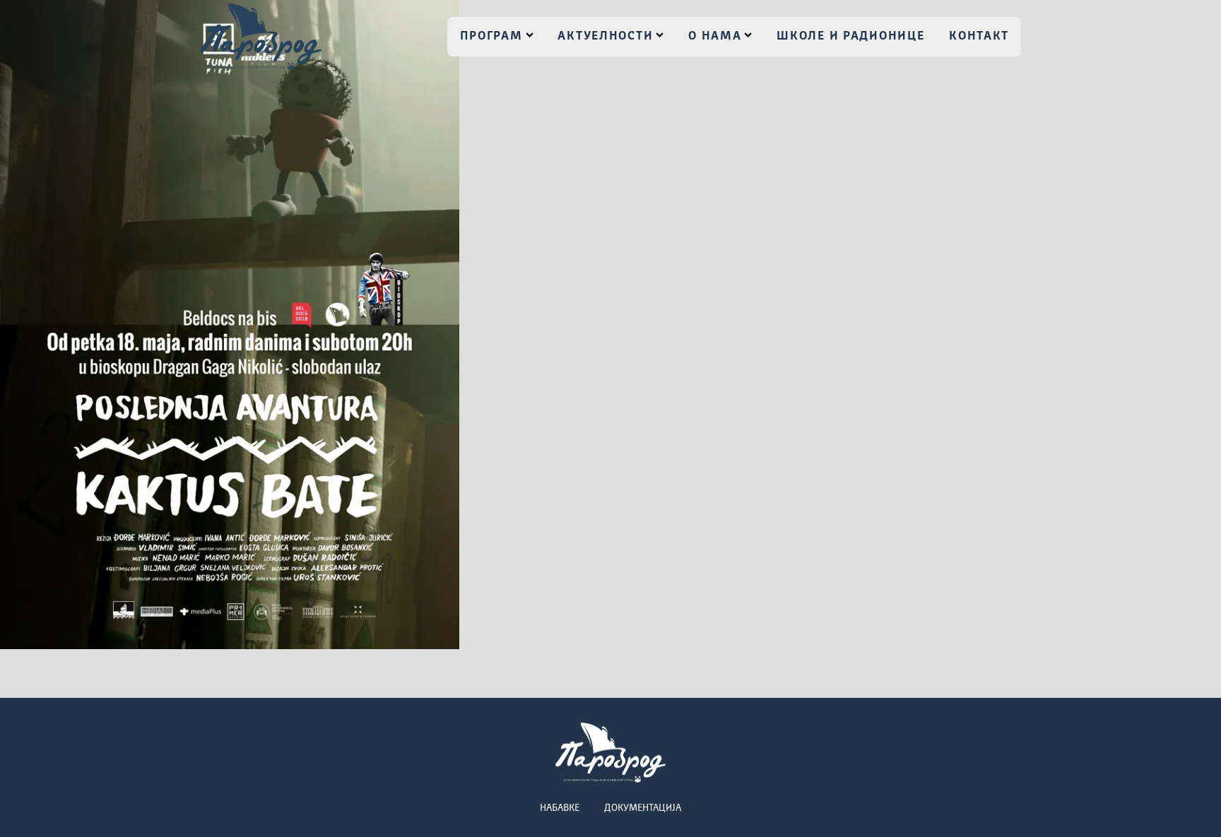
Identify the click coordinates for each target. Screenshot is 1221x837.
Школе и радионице (850, 36)
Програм (491, 36)
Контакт (979, 36)
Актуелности (605, 36)
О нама (714, 36)
